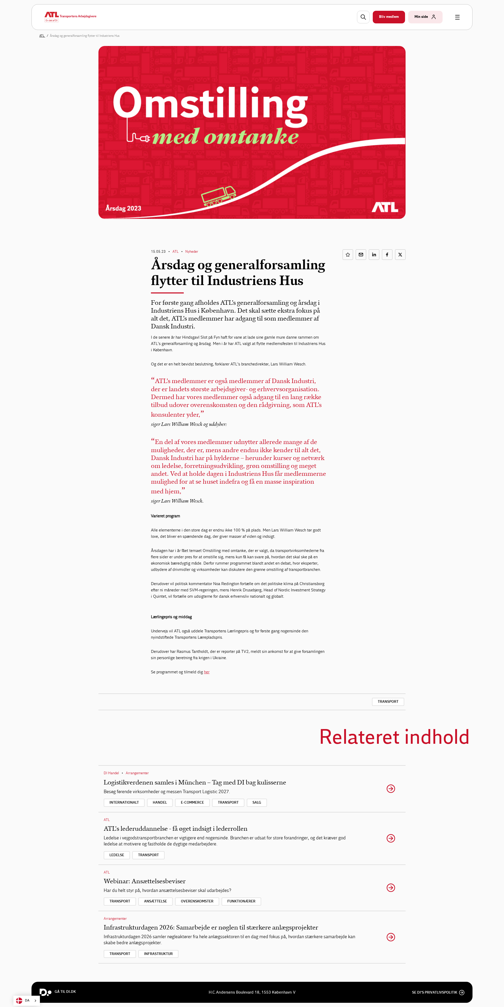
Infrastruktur (158, 954)
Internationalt (124, 803)
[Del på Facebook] (387, 254)
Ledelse (116, 855)
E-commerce (192, 803)
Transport (388, 702)
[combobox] (26, 1001)
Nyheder (191, 251)
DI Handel (111, 773)
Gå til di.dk (65, 992)
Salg (257, 803)
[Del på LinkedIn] (374, 254)
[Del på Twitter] (400, 254)
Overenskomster (197, 901)
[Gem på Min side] (348, 254)
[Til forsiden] (70, 17)
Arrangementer (137, 773)
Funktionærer (241, 901)
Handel (160, 803)
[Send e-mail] (361, 254)
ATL (42, 36)
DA (27, 1001)
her (206, 671)
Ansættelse (155, 901)
